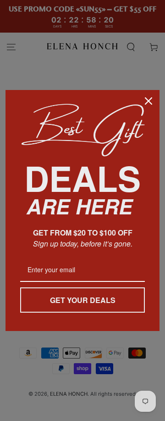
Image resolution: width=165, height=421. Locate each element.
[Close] (149, 101)
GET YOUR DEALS (83, 300)
